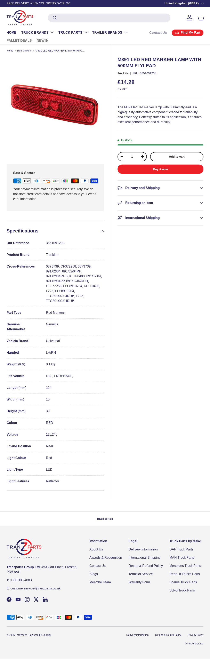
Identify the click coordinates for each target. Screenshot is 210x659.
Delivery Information (143, 549)
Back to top (105, 518)
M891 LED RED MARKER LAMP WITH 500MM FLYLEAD (60, 50)
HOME (11, 32)
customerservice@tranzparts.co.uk (35, 588)
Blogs (93, 574)
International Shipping (145, 557)
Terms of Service (141, 574)
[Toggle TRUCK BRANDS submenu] (51, 32)
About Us (96, 549)
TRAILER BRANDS (107, 32)
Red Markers (24, 50)
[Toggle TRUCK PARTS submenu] (85, 32)
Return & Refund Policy (146, 565)
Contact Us (158, 32)
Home (10, 50)
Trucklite (123, 73)
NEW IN (43, 40)
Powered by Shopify (40, 635)
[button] (200, 17)
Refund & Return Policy (168, 635)
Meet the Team (100, 582)
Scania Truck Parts (183, 582)
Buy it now (160, 169)
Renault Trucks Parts (184, 574)
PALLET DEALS (19, 40)
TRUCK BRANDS (35, 32)
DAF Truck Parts (181, 549)
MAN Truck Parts (181, 557)
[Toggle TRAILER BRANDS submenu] (125, 32)
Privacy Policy (195, 635)
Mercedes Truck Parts (185, 565)
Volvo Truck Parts (182, 590)
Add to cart (177, 156)
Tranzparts (21, 635)
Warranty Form (139, 582)
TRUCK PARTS (70, 32)
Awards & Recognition (105, 557)
